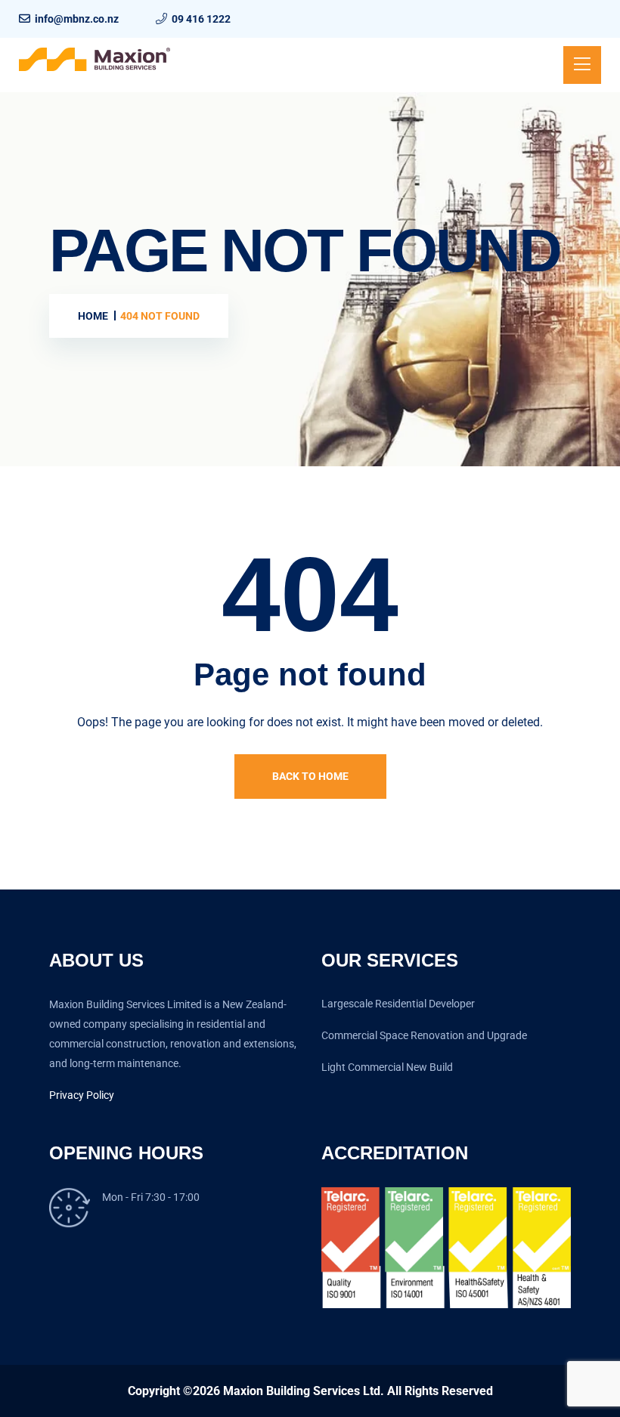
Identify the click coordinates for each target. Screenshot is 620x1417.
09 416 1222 (201, 19)
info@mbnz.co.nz (77, 19)
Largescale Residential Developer (398, 1004)
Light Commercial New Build (387, 1067)
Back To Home (310, 776)
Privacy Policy (81, 1095)
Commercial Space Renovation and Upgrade (424, 1035)
